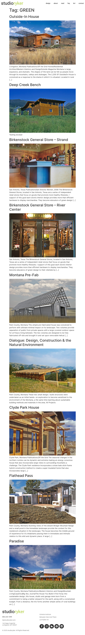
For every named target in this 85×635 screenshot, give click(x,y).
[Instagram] (46, 626)
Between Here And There (48, 617)
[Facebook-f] (42, 626)
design (48, 3)
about (56, 3)
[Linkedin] (61, 626)
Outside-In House (24, 16)
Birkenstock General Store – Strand (38, 140)
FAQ (69, 3)
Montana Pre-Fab (24, 275)
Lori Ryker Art (44, 620)
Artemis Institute (45, 614)
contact (81, 3)
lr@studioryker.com (8, 620)
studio (12, 3)
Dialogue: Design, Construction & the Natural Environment (40, 342)
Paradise (16, 541)
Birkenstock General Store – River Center (37, 207)
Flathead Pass (21, 475)
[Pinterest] (56, 626)
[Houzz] (51, 626)
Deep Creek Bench (25, 85)
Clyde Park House (24, 407)
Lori (74, 3)
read (62, 3)
